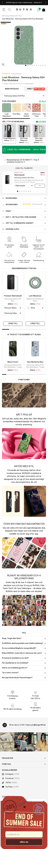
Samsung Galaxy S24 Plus (12, 16)
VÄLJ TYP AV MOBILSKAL (13, 122)
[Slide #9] (44, 65)
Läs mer (42, 122)
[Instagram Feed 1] (24, 741)
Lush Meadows (35, 296)
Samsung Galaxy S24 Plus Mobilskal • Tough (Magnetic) (13, 366)
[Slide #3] (32, 65)
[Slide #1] (27, 65)
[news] (38, 10)
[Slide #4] (34, 65)
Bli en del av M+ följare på (27, 725)
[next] (45, 3)
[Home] (24, 9)
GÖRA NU (24, 842)
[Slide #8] (42, 65)
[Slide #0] (25, 65)
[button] (11, 73)
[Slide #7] (40, 65)
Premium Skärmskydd (13, 296)
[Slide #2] (30, 65)
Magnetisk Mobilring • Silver (35, 300)
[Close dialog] (24, 807)
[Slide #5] (36, 65)
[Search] (9, 10)
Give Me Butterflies (35, 362)
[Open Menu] (4, 10)
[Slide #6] (38, 65)
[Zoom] (3, 64)
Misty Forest (12, 362)
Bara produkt (12, 89)
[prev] (2, 3)
